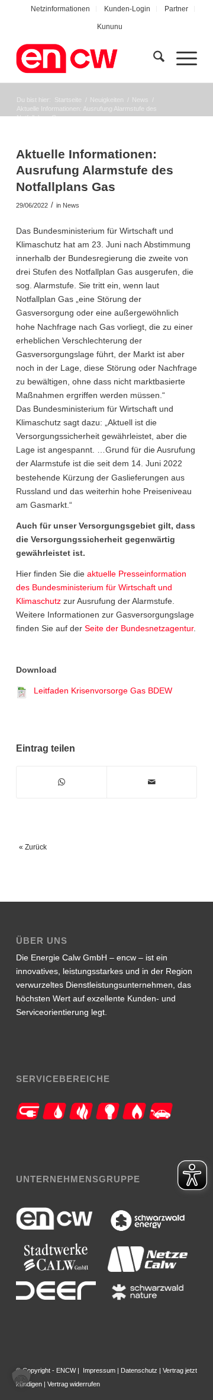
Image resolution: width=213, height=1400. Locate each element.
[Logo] (88, 58)
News (71, 205)
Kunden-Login (127, 9)
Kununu (109, 27)
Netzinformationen (60, 9)
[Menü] (180, 58)
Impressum (99, 1370)
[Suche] (152, 58)
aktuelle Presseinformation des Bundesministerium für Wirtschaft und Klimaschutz (101, 587)
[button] (21, 1378)
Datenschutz (139, 1370)
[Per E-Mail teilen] (151, 782)
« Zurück (33, 847)
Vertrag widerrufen (73, 1384)
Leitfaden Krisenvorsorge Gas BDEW (103, 690)
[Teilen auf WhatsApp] (61, 782)
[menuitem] (60, 9)
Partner (176, 9)
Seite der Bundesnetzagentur (139, 628)
